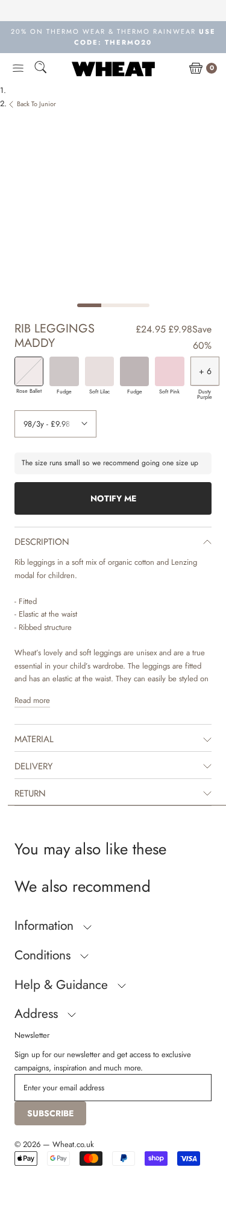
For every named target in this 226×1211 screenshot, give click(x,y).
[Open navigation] (18, 69)
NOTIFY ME (113, 498)
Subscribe (50, 1113)
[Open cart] (196, 69)
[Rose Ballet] (28, 371)
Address (37, 1014)
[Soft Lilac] (99, 371)
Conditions (44, 955)
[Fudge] (63, 371)
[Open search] (40, 69)
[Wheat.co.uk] (113, 69)
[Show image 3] (137, 305)
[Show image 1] (89, 305)
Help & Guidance (62, 985)
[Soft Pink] (169, 371)
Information (45, 926)
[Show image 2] (113, 305)
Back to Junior (36, 104)
